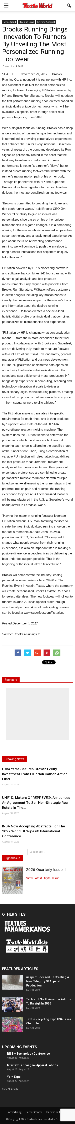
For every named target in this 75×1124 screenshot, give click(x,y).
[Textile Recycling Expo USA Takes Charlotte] (12, 1024)
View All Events (10, 1089)
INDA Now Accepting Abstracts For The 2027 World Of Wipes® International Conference (33, 831)
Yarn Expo (14, 1076)
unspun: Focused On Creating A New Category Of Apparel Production (47, 981)
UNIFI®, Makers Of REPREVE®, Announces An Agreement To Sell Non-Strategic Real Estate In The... (36, 803)
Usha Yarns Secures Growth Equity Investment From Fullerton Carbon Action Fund (34, 774)
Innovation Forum (56, 1112)
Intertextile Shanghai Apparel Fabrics (32, 1065)
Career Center (33, 1112)
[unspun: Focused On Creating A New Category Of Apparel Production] (12, 982)
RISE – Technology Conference (28, 1053)
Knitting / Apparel (46, 22)
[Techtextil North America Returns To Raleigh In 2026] (12, 1004)
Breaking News (26, 22)
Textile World (9, 22)
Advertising (14, 1112)
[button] (69, 5)
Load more (36, 852)
